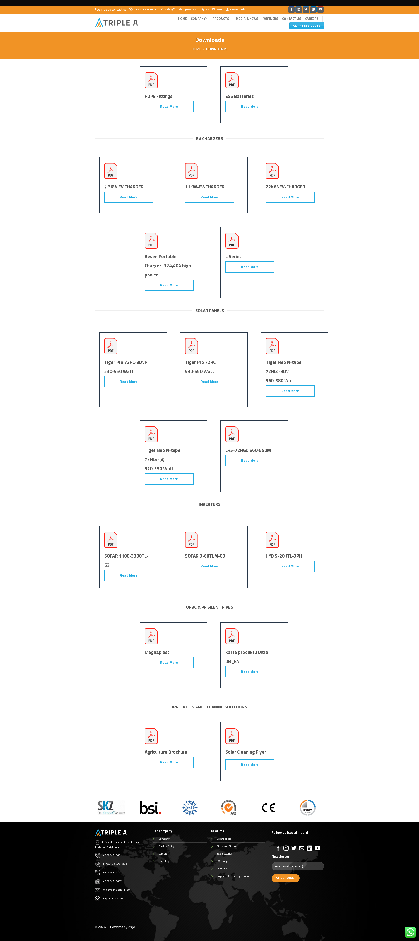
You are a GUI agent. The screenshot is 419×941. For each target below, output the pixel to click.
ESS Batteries (225, 853)
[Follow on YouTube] (320, 9)
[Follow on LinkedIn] (313, 9)
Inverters (222, 868)
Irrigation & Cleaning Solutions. (234, 876)
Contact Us (291, 19)
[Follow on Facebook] (291, 9)
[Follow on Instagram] (298, 9)
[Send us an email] (301, 848)
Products (221, 19)
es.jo (131, 927)
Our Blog (163, 860)
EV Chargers (224, 860)
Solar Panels (224, 838)
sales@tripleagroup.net (181, 9)
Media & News (247, 19)
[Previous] (94, 810)
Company (164, 838)
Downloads (237, 9)
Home (182, 19)
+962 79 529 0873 (145, 9)
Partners (270, 19)
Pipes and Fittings (227, 846)
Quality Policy (166, 846)
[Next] (325, 810)
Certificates (214, 9)
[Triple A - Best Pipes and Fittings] (116, 22)
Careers (312, 19)
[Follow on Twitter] (306, 9)
